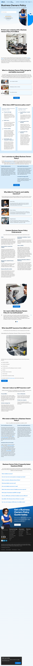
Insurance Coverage (13, 529)
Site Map (19, 549)
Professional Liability (12, 531)
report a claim (6, 437)
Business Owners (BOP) (12, 535)
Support (27, 530)
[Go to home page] (2, 528)
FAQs (27, 531)
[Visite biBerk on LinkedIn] (3, 537)
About (2, 531)
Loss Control (20, 534)
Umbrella (10, 538)
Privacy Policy (3, 549)
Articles (27, 532)
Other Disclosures (14, 549)
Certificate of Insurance (22, 530)
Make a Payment (21, 531)
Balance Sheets (3, 535)
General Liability (8, 450)
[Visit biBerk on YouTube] (5, 537)
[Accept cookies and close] (20, 658)
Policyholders (21, 529)
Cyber (10, 539)
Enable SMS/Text (21, 535)
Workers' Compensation (12, 530)
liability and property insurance (9, 160)
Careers (2, 532)
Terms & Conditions (8, 549)
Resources (28, 529)
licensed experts (12, 162)
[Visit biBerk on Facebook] (2, 537)
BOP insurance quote (11, 378)
